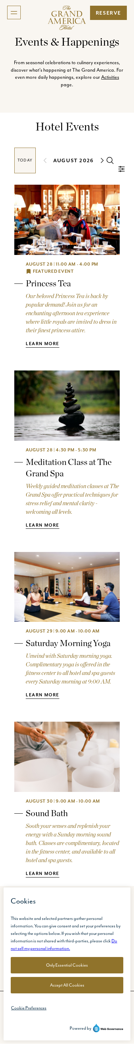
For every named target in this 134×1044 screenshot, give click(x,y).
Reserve (108, 13)
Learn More (42, 343)
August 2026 (73, 160)
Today (25, 160)
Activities (110, 77)
